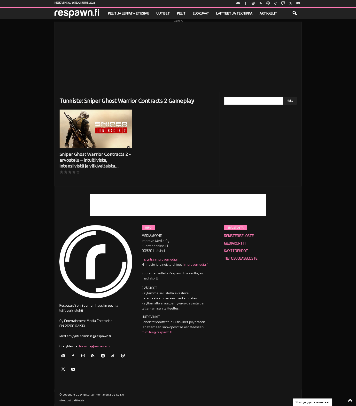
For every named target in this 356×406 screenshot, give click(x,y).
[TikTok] (276, 3)
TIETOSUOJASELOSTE (240, 258)
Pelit (181, 13)
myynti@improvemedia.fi (160, 259)
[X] (291, 3)
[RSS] (260, 3)
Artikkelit (268, 13)
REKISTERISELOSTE (239, 236)
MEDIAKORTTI (235, 243)
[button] (294, 13)
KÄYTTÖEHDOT (236, 251)
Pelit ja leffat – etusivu (128, 13)
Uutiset (163, 13)
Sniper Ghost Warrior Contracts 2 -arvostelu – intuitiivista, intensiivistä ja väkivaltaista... (95, 159)
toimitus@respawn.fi (94, 346)
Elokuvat (201, 13)
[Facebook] (245, 3)
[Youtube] (298, 3)
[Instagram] (253, 3)
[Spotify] (268, 3)
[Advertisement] (178, 55)
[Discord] (238, 3)
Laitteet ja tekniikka (234, 13)
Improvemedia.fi (196, 265)
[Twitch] (283, 3)
